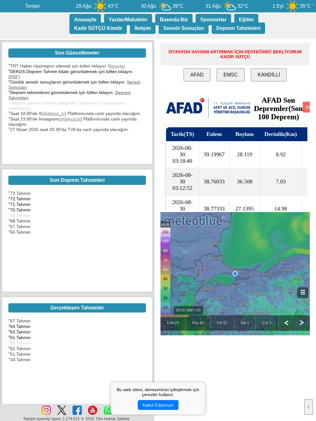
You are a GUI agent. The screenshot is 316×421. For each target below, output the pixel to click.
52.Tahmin (20, 348)
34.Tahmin (20, 359)
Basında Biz (174, 19)
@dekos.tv (70, 118)
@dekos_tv (54, 113)
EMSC (230, 74)
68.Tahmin (20, 221)
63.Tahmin (20, 331)
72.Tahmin (20, 198)
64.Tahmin (20, 326)
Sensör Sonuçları (183, 28)
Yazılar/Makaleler (128, 19)
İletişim (143, 28)
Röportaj (116, 65)
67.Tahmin (20, 226)
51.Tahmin (20, 354)
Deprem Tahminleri (238, 28)
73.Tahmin (20, 193)
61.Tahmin (20, 337)
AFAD (197, 74)
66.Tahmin (20, 232)
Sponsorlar (213, 19)
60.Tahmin (20, 343)
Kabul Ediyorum (158, 405)
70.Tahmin (20, 209)
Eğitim (246, 19)
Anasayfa (85, 19)
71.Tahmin (20, 204)
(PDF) (14, 76)
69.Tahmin (20, 215)
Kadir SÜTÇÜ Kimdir (98, 28)
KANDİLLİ (269, 74)
